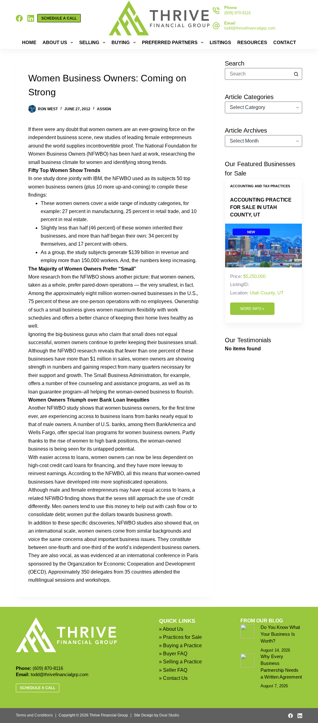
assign (104, 109)
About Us (55, 42)
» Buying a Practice (180, 645)
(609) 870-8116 (237, 13)
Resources (252, 42)
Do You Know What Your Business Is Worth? (280, 634)
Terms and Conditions (34, 715)
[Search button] (296, 74)
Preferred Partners (170, 42)
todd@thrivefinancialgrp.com (249, 28)
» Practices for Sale (180, 637)
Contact (284, 42)
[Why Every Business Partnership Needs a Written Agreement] (247, 660)
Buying (120, 42)
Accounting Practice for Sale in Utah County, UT (261, 207)
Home (29, 42)
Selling (89, 42)
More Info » (252, 309)
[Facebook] (19, 18)
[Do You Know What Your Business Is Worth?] (247, 631)
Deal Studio (169, 715)
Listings (220, 42)
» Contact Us (173, 678)
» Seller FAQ (173, 670)
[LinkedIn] (30, 18)
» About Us (171, 629)
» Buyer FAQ (173, 653)
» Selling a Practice (180, 661)
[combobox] (258, 74)
